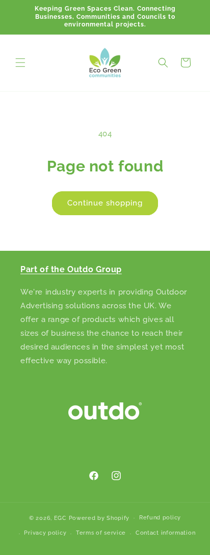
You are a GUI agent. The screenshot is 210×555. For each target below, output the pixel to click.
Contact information (165, 533)
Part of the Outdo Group (71, 269)
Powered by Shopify (99, 517)
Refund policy (160, 517)
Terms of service (101, 533)
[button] (20, 62)
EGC (60, 517)
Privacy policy (45, 533)
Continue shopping (105, 203)
